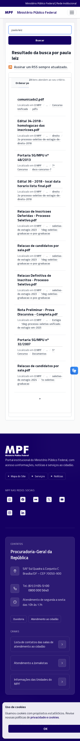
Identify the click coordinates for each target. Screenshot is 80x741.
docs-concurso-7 (41, 169)
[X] (49, 499)
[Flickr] (35, 499)
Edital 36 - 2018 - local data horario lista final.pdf (39, 183)
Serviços (40, 476)
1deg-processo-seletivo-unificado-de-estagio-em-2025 (39, 326)
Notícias (58, 476)
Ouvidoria (18, 619)
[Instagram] (9, 512)
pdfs (35, 109)
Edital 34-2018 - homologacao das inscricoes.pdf (31, 125)
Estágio (56, 320)
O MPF (38, 105)
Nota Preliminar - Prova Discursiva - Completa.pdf (37, 312)
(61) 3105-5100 (38, 586)
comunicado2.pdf (30, 99)
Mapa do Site (18, 476)
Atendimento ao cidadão (44, 619)
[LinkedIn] (22, 512)
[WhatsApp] (9, 499)
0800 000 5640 (38, 590)
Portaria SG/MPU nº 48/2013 (33, 157)
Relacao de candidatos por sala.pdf (38, 248)
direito (56, 136)
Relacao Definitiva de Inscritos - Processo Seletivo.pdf (34, 280)
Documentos (39, 354)
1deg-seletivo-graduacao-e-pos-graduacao (37, 232)
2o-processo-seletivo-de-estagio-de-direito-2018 (39, 141)
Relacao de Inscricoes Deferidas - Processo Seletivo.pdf (34, 216)
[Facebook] (22, 499)
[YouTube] (62, 499)
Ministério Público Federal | (41, 3)
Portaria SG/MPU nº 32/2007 (33, 342)
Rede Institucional (67, 3)
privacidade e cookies (44, 717)
